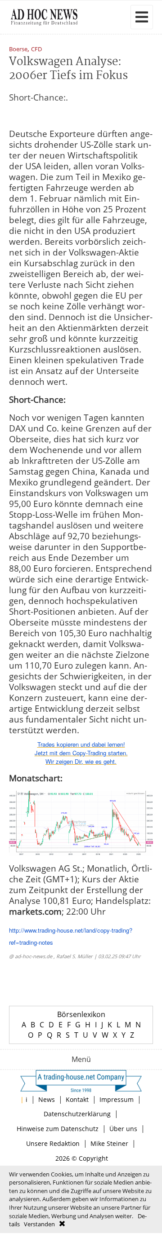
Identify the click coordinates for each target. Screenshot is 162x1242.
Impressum (116, 1099)
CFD (36, 49)
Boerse (18, 49)
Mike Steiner (109, 1143)
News (46, 1099)
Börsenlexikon (81, 1014)
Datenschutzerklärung (77, 1114)
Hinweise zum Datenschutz (58, 1128)
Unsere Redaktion (53, 1143)
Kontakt (77, 1099)
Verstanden (39, 1224)
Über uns (123, 1128)
